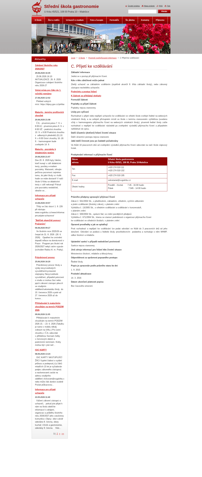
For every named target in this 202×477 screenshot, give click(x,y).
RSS (161, 6)
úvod (73, 58)
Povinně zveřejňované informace (102, 58)
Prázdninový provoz (45, 257)
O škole (82, 58)
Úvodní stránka (134, 6)
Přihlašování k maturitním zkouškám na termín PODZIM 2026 (49, 306)
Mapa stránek (149, 6)
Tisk (168, 6)
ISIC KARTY (41, 350)
